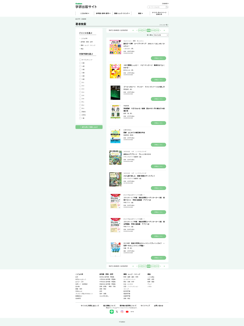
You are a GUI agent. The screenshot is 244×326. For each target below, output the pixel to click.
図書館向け (78, 296)
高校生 (84, 111)
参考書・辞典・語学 (106, 274)
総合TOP (77, 19)
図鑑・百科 (78, 289)
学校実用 (126, 106)
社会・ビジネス (128, 284)
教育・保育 (151, 279)
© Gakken (122, 322)
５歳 (83, 79)
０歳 (83, 63)
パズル (150, 286)
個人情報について (109, 305)
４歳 (83, 76)
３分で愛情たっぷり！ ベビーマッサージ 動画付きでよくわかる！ (144, 66)
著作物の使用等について (128, 305)
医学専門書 (127, 291)
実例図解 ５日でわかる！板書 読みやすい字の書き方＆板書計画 (144, 110)
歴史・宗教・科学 (129, 281)
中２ (83, 105)
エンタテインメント (130, 279)
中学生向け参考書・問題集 (108, 281)
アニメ (150, 284)
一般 (83, 118)
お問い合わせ (158, 305)
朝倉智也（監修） (129, 135)
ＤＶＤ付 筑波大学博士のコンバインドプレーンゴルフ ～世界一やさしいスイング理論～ (144, 244)
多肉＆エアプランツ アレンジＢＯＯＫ (137, 154)
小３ (83, 89)
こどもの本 (79, 274)
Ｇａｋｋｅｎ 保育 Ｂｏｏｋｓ (134, 41)
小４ (83, 92)
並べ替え (150, 35)
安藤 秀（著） (128, 248)
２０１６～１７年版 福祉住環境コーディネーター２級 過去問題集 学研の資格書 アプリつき (144, 223)
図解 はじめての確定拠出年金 (134, 132)
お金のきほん (128, 130)
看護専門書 (127, 293)
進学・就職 (103, 293)
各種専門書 (127, 296)
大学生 (84, 115)
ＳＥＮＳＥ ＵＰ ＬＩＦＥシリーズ (135, 151)
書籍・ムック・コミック (132, 274)
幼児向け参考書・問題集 (107, 277)
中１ (83, 102)
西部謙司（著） (128, 89)
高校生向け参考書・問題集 (108, 284)
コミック (126, 289)
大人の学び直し (104, 296)
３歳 (83, 72)
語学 (101, 291)
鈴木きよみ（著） (129, 70)
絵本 (76, 277)
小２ (83, 85)
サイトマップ (145, 305)
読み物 (77, 286)
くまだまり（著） (129, 48)
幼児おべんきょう (80, 279)
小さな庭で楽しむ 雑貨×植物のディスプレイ (139, 176)
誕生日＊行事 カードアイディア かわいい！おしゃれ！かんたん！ (144, 45)
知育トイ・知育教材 (81, 284)
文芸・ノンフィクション (131, 286)
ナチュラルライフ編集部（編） (133, 157)
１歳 (83, 66)
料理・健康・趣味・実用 (131, 277)
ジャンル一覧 (163, 24)
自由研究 (78, 298)
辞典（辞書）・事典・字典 (108, 286)
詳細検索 (165, 3)
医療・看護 (151, 281)
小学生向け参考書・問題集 (108, 279)
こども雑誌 (151, 277)
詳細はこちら (159, 58)
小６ (83, 98)
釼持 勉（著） (128, 113)
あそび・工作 (79, 281)
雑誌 (149, 274)
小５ (83, 95)
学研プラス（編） (129, 202)
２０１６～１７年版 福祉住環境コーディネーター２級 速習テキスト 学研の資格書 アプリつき (144, 199)
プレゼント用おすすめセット (84, 293)
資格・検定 (103, 289)
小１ (83, 82)
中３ (83, 108)
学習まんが (78, 291)
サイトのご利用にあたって (90, 305)
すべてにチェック (87, 59)
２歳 (83, 69)
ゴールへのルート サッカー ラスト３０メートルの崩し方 (144, 87)
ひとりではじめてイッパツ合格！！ (134, 195)
